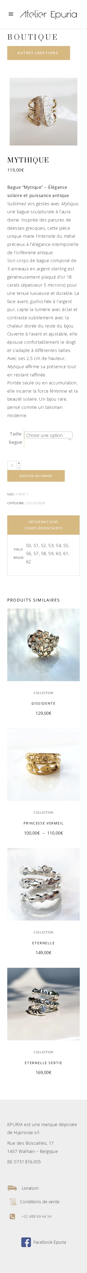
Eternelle (43, 943)
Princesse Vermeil (43, 823)
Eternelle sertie (43, 1062)
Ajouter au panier (36, 476)
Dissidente (43, 703)
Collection (35, 503)
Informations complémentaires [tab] (43, 524)
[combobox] (48, 435)
